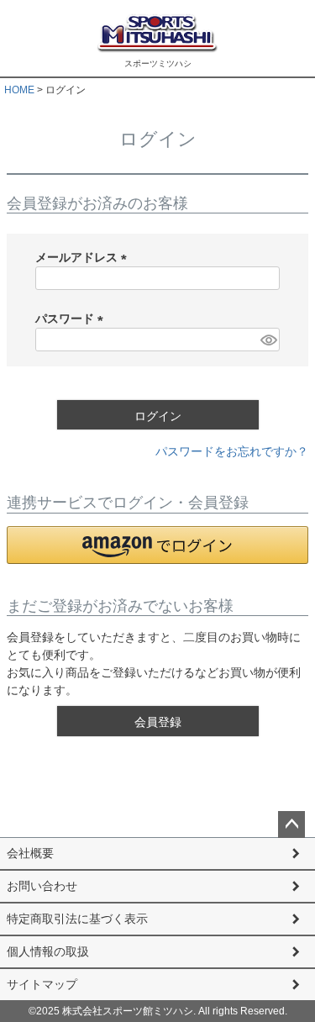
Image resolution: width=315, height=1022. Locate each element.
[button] (157, 545)
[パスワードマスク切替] (267, 339)
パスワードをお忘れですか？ (231, 451)
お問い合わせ (42, 886)
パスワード (72, 318)
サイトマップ (42, 984)
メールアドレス (84, 257)
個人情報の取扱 (48, 951)
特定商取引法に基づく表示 (77, 918)
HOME (19, 90)
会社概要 (30, 853)
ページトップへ (291, 824)
